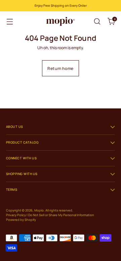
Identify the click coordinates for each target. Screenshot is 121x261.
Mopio (39, 210)
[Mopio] (60, 21)
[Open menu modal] (9, 21)
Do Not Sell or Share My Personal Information (61, 215)
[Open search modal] (97, 21)
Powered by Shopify (21, 219)
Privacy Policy (16, 215)
